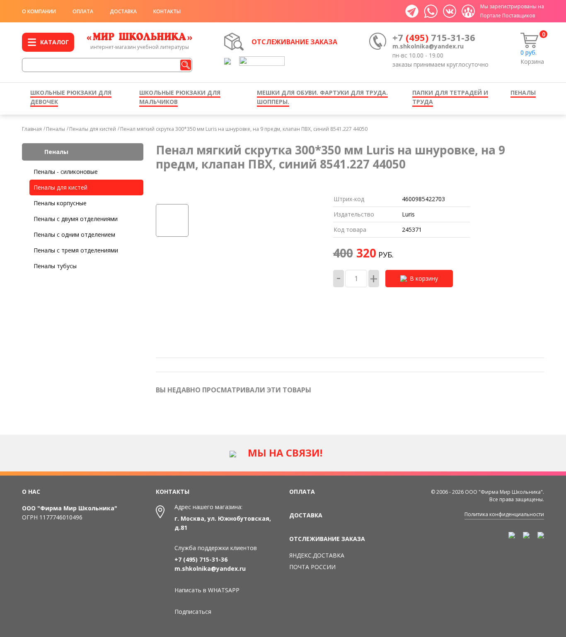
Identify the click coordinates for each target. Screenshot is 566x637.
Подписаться (192, 611)
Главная (32, 128)
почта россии (312, 567)
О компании (39, 11)
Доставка (123, 11)
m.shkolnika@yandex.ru (428, 46)
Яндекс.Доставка (316, 555)
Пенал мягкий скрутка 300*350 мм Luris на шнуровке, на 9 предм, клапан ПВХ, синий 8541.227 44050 (244, 128)
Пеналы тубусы (55, 266)
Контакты (167, 11)
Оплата (83, 11)
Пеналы (55, 128)
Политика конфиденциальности (504, 514)
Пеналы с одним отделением (74, 234)
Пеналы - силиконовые (66, 171)
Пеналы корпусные (60, 203)
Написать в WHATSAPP (206, 590)
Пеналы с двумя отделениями (76, 219)
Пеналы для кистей (92, 128)
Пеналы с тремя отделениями (76, 250)
